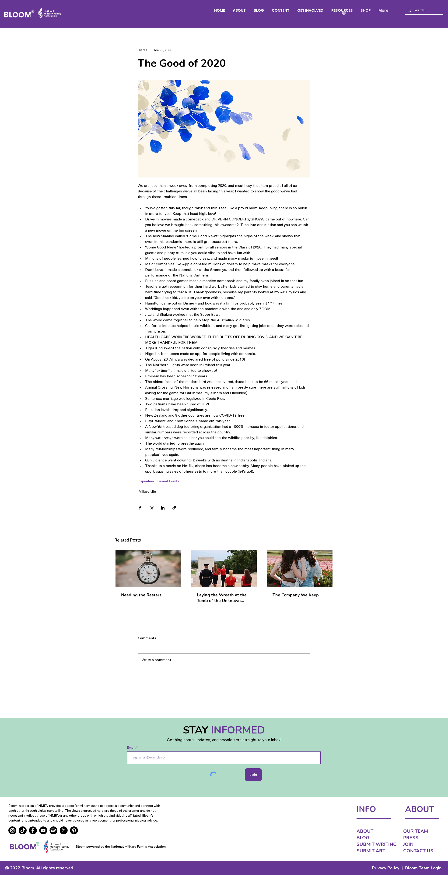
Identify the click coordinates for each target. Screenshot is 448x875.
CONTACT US (418, 851)
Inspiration (146, 481)
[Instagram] (12, 830)
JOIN (408, 844)
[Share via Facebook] (140, 508)
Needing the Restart (141, 595)
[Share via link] (174, 508)
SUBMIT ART (371, 851)
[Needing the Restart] (148, 568)
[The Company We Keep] (299, 568)
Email (131, 747)
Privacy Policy (385, 868)
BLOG (363, 838)
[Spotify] (53, 830)
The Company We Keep (296, 595)
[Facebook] (33, 830)
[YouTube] (43, 830)
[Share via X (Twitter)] (151, 508)
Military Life (147, 492)
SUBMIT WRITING (377, 844)
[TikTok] (23, 830)
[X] (64, 830)
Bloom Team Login (423, 868)
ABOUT (365, 831)
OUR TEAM (415, 831)
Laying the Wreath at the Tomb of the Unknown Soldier (222, 597)
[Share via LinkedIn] (163, 508)
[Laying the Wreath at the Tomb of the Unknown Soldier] (224, 568)
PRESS (410, 838)
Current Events (168, 481)
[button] (280, 10)
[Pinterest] (74, 830)
